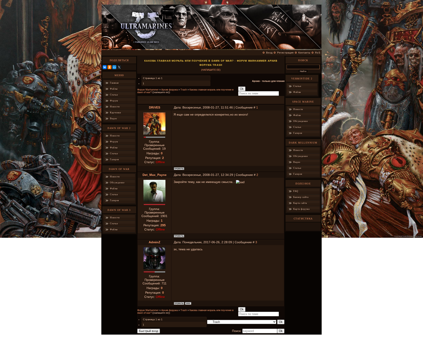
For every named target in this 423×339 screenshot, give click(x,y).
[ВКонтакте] (105, 67)
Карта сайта (300, 203)
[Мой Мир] (114, 67)
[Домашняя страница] (188, 303)
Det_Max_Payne (155, 175)
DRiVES (154, 107)
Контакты (304, 52)
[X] (119, 67)
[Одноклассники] (109, 67)
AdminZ (154, 242)
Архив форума (169, 89)
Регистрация (285, 52)
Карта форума (301, 209)
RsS (317, 52)
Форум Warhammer (148, 89)
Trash (183, 89)
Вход (269, 52)
